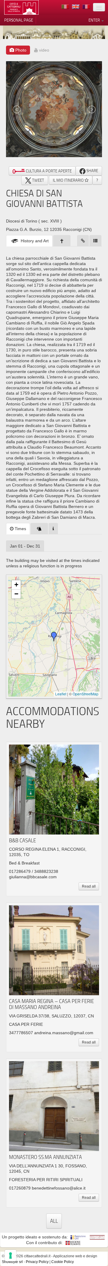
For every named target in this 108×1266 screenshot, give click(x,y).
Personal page (18, 20)
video (43, 50)
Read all (89, 886)
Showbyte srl (12, 1262)
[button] (54, 636)
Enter (94, 20)
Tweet (37, 180)
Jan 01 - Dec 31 (25, 546)
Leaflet (60, 693)
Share (92, 170)
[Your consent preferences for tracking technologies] (10, 1255)
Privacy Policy (37, 1262)
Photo (20, 50)
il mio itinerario (69, 180)
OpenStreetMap (85, 693)
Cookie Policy (62, 1262)
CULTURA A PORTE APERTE (48, 171)
